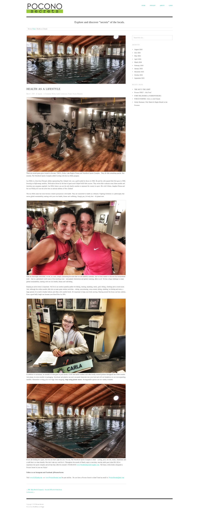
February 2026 (138, 65)
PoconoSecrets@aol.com (116, 477)
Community (48, 94)
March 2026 (138, 62)
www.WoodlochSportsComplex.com (88, 465)
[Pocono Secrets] (44, 7)
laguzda (40, 94)
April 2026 (137, 59)
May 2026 (137, 56)
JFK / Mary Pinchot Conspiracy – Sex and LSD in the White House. (45, 489)
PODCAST (152, 5)
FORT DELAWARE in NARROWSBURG (147, 96)
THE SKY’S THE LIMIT (142, 89)
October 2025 (138, 75)
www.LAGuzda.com (36, 477)
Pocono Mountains (78, 94)
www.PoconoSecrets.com (53, 477)
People (70, 94)
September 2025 (139, 78)
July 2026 (137, 53)
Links (171, 5)
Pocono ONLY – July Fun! (142, 92)
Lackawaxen (64, 94)
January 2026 (138, 68)
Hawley (54, 94)
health (58, 94)
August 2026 (138, 49)
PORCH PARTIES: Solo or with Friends (147, 99)
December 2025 (139, 72)
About (162, 5)
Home (143, 5)
